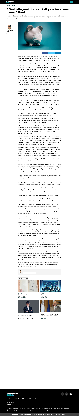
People (37, 2)
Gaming (41, 2)
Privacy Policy (10, 402)
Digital (45, 2)
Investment (51, 2)
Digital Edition (31, 398)
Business (32, 2)
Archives (62, 2)
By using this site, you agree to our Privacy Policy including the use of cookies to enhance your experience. (39, 414)
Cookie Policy (9, 404)
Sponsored (57, 2)
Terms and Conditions (11, 401)
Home (18, 2)
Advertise (16, 398)
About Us (9, 398)
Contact (23, 398)
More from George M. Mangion (29, 273)
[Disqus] (39, 337)
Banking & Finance (24, 2)
